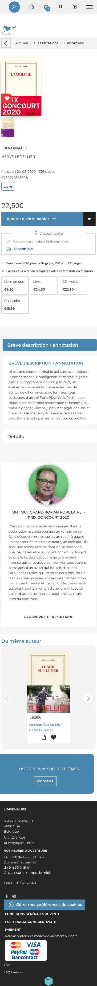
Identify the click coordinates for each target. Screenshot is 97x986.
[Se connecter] (60, 7)
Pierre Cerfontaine (52, 617)
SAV (7, 964)
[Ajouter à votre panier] (43, 737)
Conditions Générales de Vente (32, 914)
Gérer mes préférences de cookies (48, 904)
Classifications (46, 43)
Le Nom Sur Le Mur (45, 725)
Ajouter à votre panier (27, 219)
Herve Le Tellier (18, 156)
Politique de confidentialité (30, 922)
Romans (45, 781)
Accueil (21, 43)
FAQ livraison (13, 972)
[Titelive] (48, 981)
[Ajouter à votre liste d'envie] (89, 219)
